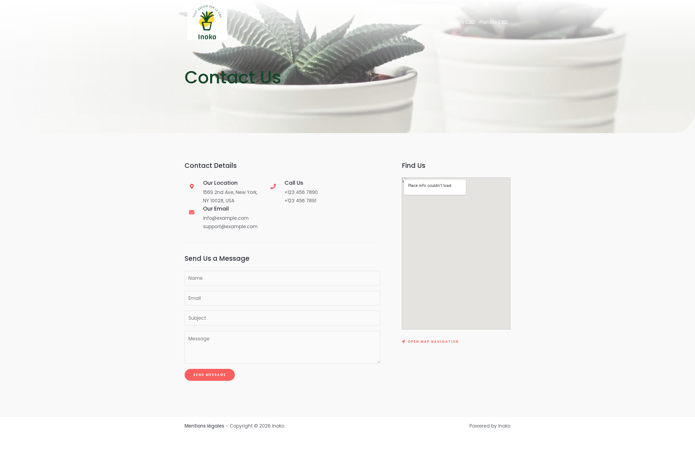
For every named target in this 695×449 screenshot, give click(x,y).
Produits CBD (460, 22)
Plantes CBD (493, 22)
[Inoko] (207, 22)
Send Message (209, 374)
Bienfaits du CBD (421, 22)
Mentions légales (204, 426)
